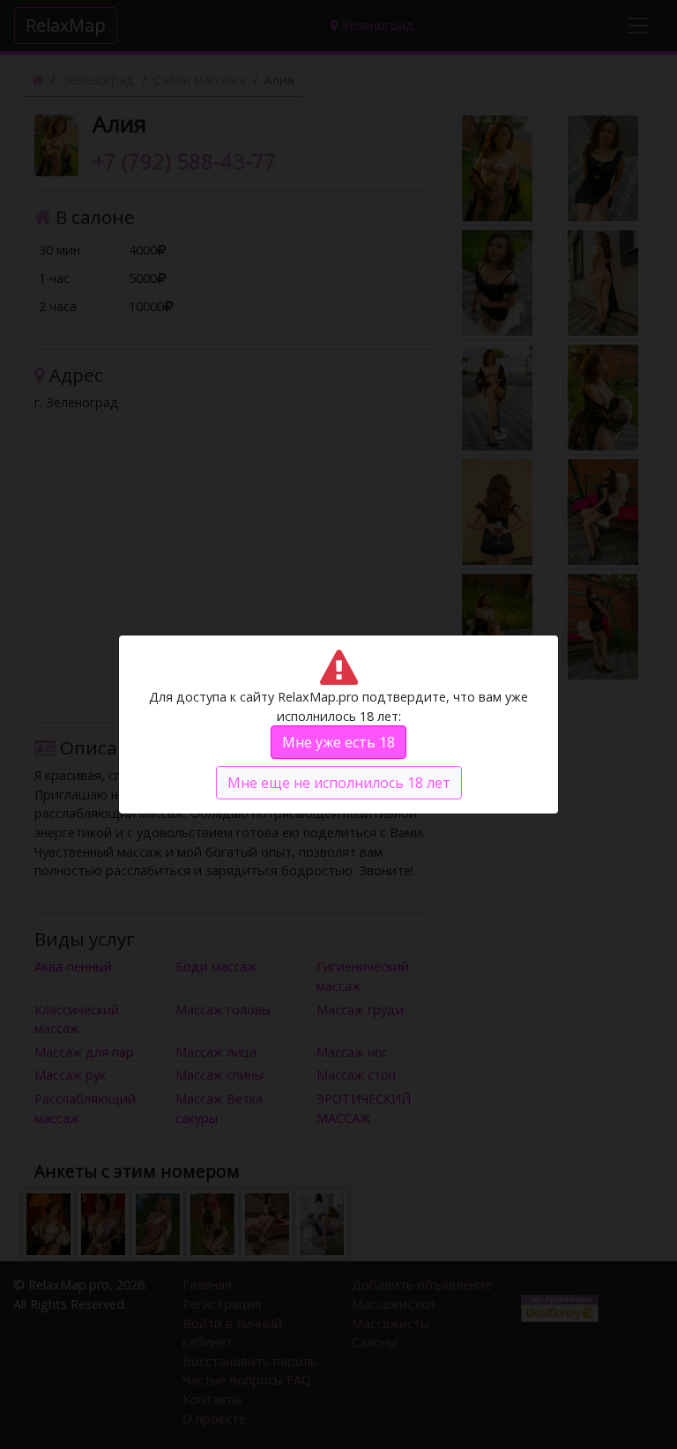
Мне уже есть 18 (338, 742)
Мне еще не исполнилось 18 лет (338, 782)
